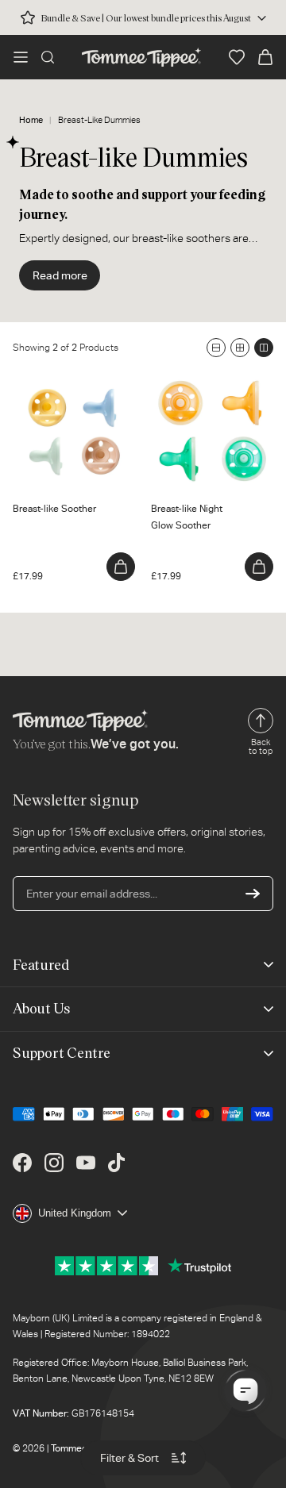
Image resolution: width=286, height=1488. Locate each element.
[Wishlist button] (237, 57)
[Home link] (141, 57)
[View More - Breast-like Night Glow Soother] (259, 566)
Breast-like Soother (60, 377)
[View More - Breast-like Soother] (120, 566)
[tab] (26, 468)
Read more (60, 275)
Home (31, 120)
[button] (21, 57)
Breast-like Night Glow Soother (205, 386)
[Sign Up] (252, 893)
